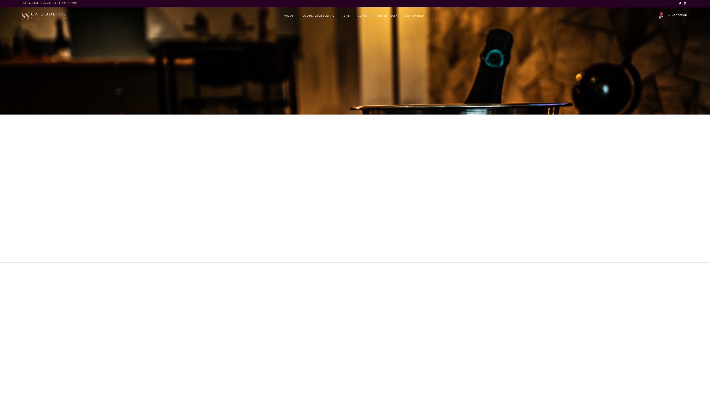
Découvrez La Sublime (318, 15)
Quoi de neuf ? (387, 15)
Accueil (289, 15)
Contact (363, 15)
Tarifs (345, 15)
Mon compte (414, 15)
